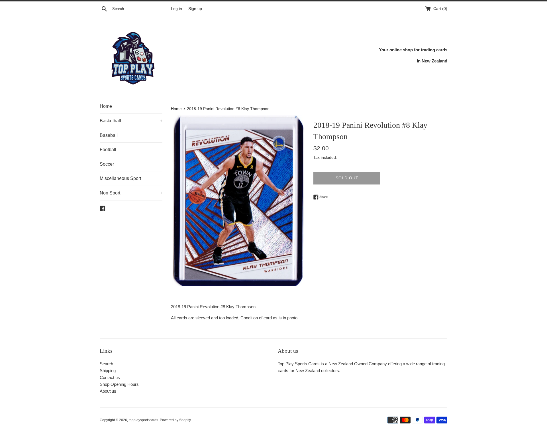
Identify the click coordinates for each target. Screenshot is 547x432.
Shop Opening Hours (119, 384)
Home (106, 106)
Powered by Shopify (175, 420)
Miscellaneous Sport (120, 178)
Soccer (107, 164)
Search (106, 363)
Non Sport (131, 192)
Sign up (195, 9)
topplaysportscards (143, 420)
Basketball (131, 120)
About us (108, 391)
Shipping (108, 370)
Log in (176, 9)
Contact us (110, 377)
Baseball (109, 135)
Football (108, 149)
